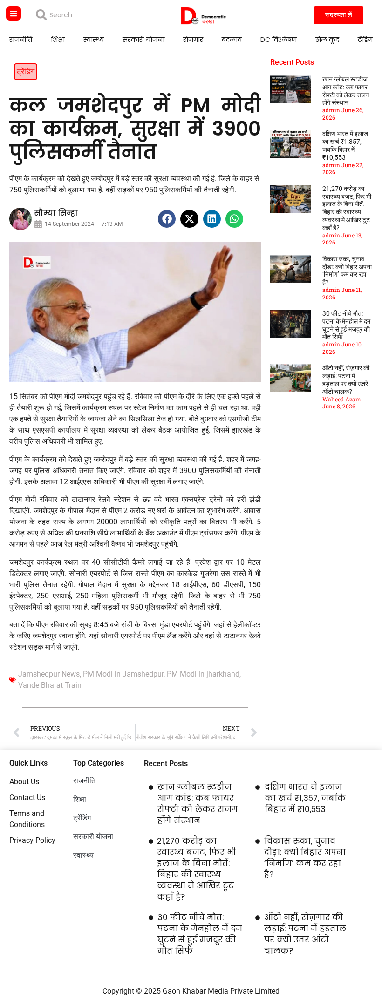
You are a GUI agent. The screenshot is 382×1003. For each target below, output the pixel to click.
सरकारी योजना (143, 39)
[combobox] (88, 15)
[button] (167, 219)
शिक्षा (58, 39)
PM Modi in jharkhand (203, 674)
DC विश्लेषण (278, 39)
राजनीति (20, 39)
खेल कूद (327, 39)
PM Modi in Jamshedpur (123, 674)
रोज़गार (193, 39)
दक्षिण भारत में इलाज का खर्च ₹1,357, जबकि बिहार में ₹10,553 (345, 145)
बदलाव (232, 39)
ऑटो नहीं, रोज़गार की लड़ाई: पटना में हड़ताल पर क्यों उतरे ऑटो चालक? (345, 379)
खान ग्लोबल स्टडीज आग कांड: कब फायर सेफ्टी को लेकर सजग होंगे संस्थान (345, 90)
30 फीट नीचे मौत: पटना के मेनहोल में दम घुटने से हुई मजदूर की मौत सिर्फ (346, 325)
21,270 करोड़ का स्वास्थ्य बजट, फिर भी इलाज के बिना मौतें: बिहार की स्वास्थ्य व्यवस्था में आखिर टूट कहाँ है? (346, 208)
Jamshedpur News (49, 674)
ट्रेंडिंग (365, 39)
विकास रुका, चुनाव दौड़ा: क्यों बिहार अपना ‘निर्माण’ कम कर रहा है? (347, 270)
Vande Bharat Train (50, 685)
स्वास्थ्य (93, 39)
